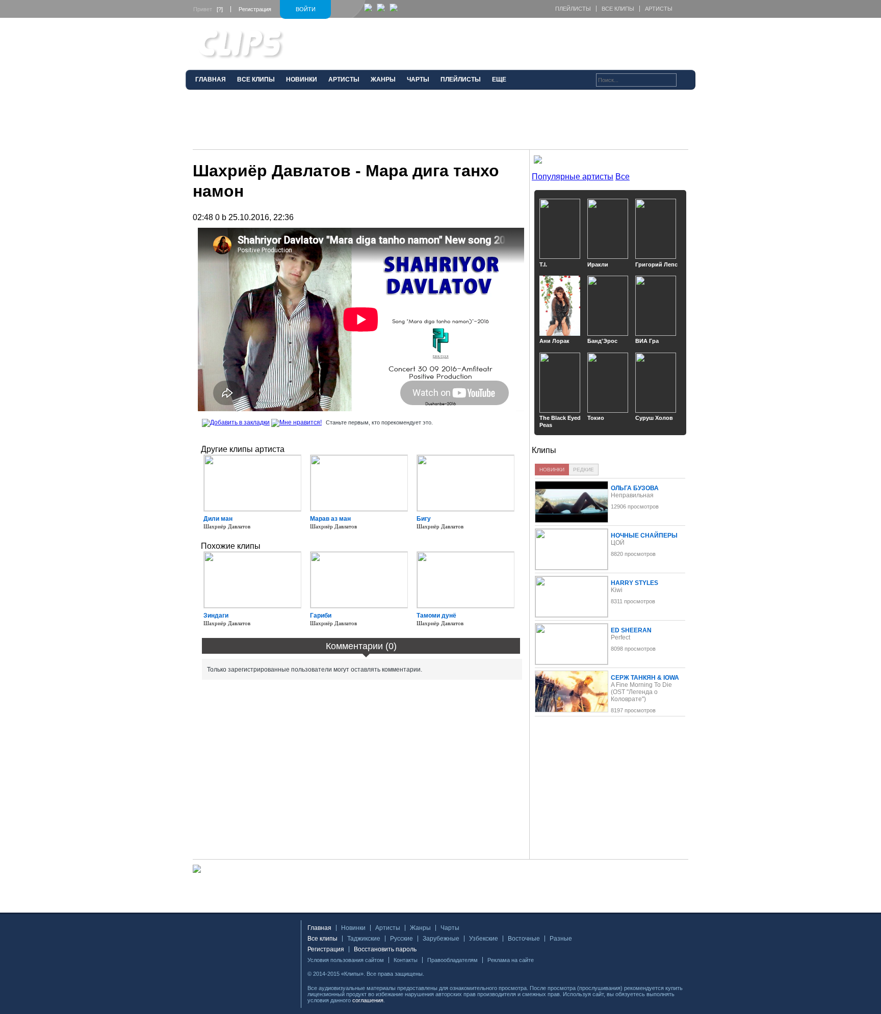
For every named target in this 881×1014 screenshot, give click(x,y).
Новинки (551, 469)
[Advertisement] (440, 124)
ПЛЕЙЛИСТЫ (460, 79)
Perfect (620, 637)
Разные (561, 938)
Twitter (448, 974)
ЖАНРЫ (383, 79)
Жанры (420, 927)
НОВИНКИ (301, 79)
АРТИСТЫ (343, 79)
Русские (401, 938)
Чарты (449, 927)
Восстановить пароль (385, 949)
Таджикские (363, 938)
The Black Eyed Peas (560, 421)
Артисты (658, 9)
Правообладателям (452, 960)
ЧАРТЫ (418, 79)
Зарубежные (441, 938)
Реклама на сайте (510, 960)
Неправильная (632, 495)
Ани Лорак (554, 341)
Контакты (406, 960)
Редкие (583, 469)
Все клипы (618, 9)
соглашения (367, 1000)
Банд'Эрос (602, 341)
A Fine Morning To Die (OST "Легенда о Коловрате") (641, 692)
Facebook (435, 974)
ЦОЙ (618, 542)
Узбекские (483, 938)
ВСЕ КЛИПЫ (256, 79)
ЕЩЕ (499, 79)
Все (622, 176)
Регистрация (255, 9)
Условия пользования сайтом (345, 960)
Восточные (524, 938)
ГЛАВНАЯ (210, 79)
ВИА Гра (647, 341)
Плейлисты (573, 9)
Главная (319, 927)
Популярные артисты (572, 176)
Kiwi (617, 590)
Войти (306, 9)
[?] (220, 9)
